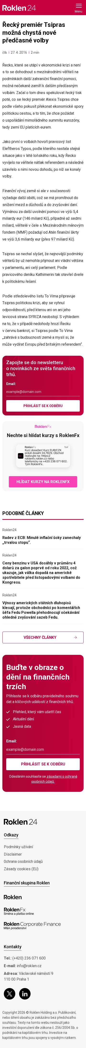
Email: (11, 384)
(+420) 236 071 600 (29, 958)
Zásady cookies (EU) (21, 869)
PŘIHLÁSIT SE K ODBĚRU (43, 406)
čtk (4, 52)
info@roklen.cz (29, 966)
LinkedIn (25, 994)
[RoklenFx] (19, 911)
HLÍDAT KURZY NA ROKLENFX (43, 482)
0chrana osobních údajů (23, 861)
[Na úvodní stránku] (19, 7)
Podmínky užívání (18, 847)
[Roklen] (13, 897)
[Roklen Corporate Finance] (32, 926)
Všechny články (40, 637)
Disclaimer (13, 854)
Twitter (9, 994)
